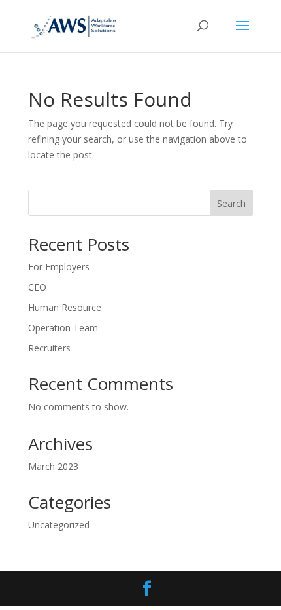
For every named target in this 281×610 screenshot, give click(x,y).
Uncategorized (59, 524)
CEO (37, 287)
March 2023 (53, 466)
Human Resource (64, 307)
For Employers (59, 266)
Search (231, 203)
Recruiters (49, 348)
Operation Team (63, 327)
